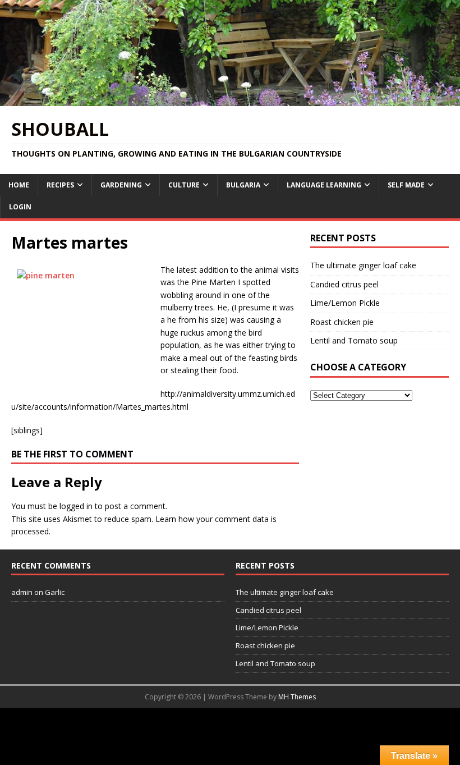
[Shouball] (230, 99)
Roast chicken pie (342, 322)
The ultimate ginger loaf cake (363, 265)
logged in (76, 506)
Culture (184, 185)
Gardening (121, 185)
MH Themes (297, 697)
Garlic (55, 592)
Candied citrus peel (344, 284)
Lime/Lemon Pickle (345, 302)
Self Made (406, 185)
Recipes (60, 185)
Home (18, 185)
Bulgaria (243, 185)
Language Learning (324, 185)
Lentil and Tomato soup (354, 340)
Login (20, 207)
